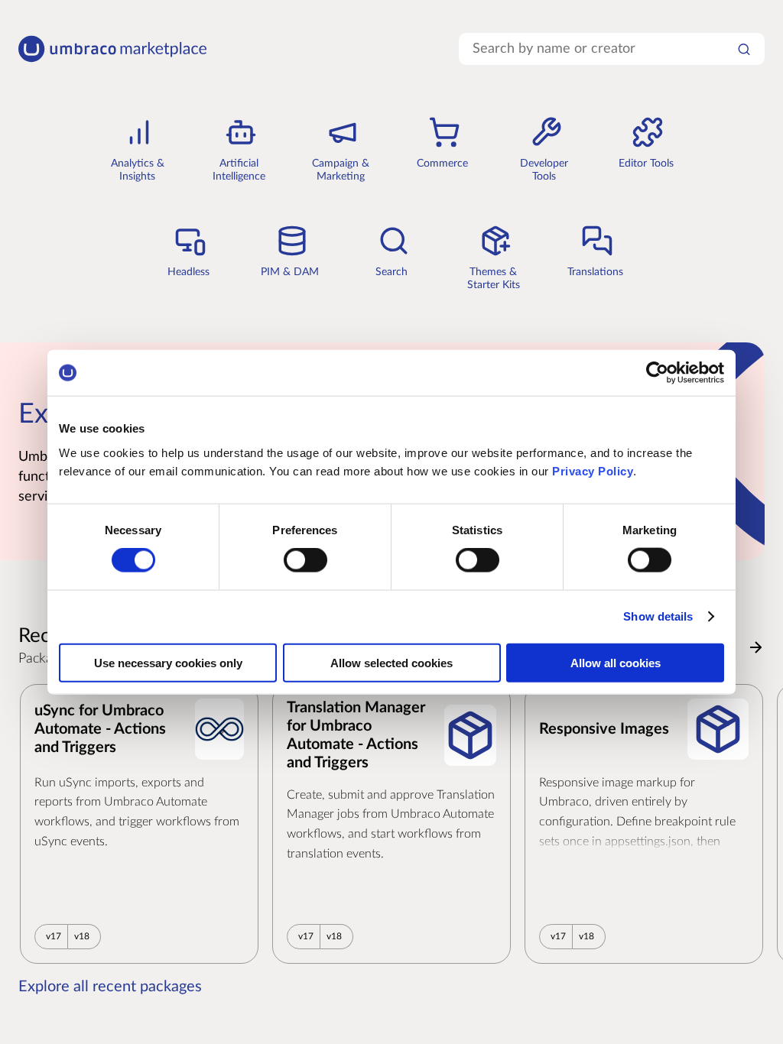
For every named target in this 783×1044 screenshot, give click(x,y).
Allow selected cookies (391, 662)
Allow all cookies (615, 662)
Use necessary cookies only (168, 662)
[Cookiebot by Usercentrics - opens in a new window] (657, 373)
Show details (658, 616)
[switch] (305, 560)
